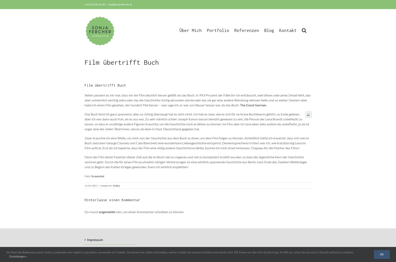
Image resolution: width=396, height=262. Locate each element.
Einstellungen (17, 256)
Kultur (116, 185)
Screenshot (97, 176)
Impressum (95, 240)
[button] (304, 29)
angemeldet (107, 212)
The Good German (253, 105)
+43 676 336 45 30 (95, 4)
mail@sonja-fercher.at (120, 4)
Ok (382, 254)
